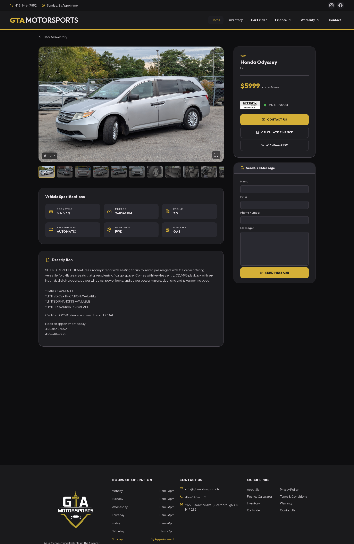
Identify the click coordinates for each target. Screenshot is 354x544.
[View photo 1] (47, 172)
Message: (247, 228)
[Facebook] (340, 5)
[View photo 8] (173, 172)
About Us (253, 489)
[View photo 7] (155, 172)
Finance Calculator (259, 496)
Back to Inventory (53, 37)
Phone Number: (250, 212)
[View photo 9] (191, 172)
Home (215, 20)
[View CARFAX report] (250, 105)
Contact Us (274, 119)
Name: (244, 181)
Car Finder (259, 20)
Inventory (235, 20)
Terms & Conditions (293, 496)
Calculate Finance (274, 132)
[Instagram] (331, 5)
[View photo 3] (83, 172)
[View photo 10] (209, 172)
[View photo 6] (137, 172)
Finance (284, 20)
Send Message (274, 273)
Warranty (311, 20)
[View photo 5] (119, 172)
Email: (244, 197)
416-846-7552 (274, 145)
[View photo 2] (65, 172)
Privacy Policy (289, 489)
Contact (335, 20)
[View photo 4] (101, 172)
